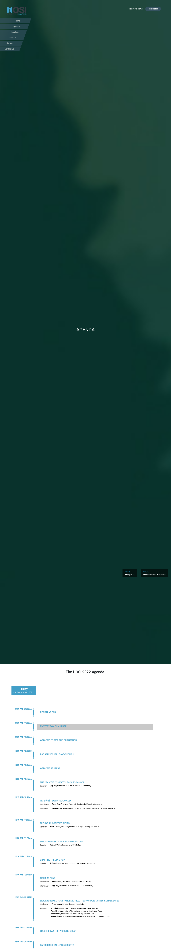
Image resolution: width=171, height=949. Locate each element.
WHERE (154, 573)
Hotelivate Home (136, 9)
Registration (153, 9)
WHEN (130, 573)
